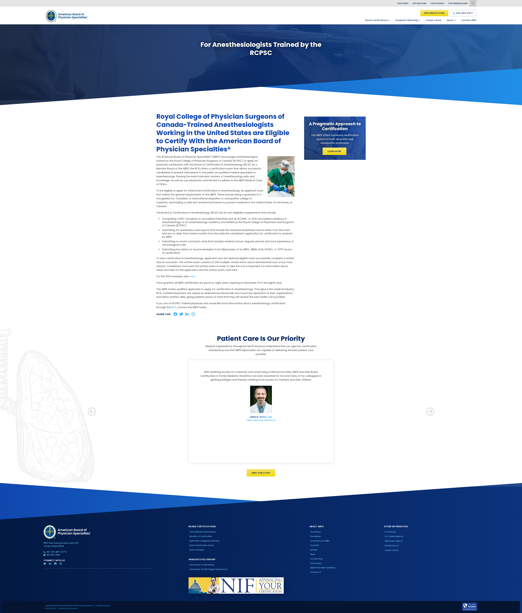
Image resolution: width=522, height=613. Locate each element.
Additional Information (68, 608)
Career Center (433, 20)
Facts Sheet (315, 563)
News (312, 554)
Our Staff (314, 545)
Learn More (334, 151)
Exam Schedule (196, 549)
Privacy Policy (50, 608)
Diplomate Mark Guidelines (322, 567)
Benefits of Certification (200, 536)
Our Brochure (316, 558)
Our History (315, 531)
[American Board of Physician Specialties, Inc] (67, 16)
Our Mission (315, 536)
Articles (313, 549)
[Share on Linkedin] (187, 314)
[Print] (193, 314)
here (192, 276)
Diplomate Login (434, 13)
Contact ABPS (468, 20)
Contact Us (315, 572)
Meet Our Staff (261, 472)
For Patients (437, 3)
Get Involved (419, 3)
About (450, 20)
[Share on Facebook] (175, 314)
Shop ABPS (402, 3)
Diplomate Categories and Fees (204, 540)
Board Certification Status (201, 545)
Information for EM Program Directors (207, 569)
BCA (173, 307)
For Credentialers (458, 3)
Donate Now (390, 545)
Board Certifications (376, 20)
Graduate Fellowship (406, 20)
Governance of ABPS (320, 540)
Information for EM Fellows (201, 564)
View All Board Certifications (202, 531)
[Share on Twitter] (181, 314)
